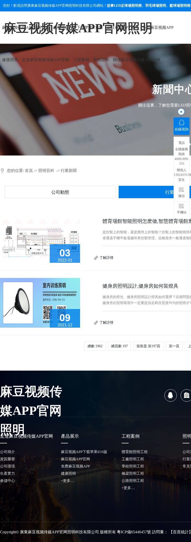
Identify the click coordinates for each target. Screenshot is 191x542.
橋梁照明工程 (133, 473)
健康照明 (10, 60)
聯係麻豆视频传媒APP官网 (136, 60)
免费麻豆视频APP (158, 27)
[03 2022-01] (40, 237)
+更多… (67, 481)
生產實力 (7, 473)
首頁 (29, 170)
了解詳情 (106, 258)
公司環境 (7, 466)
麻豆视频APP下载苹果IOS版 (78, 27)
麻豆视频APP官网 (122, 27)
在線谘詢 (182, 129)
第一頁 (174, 346)
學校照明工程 (133, 466)
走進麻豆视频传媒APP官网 (45, 60)
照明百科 (101, 60)
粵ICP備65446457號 (134, 532)
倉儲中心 (7, 481)
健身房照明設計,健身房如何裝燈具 (140, 286)
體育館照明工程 (135, 452)
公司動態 (60, 192)
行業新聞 (69, 170)
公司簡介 (7, 452)
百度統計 (181, 532)
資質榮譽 (7, 459)
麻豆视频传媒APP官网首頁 (25, 27)
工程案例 (81, 60)
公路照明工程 (133, 481)
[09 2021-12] (40, 302)
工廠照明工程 (133, 459)
